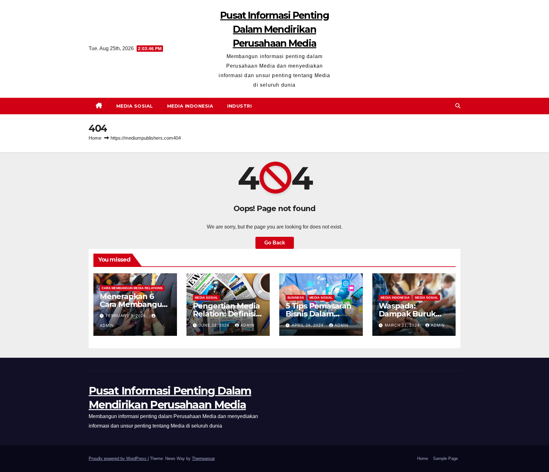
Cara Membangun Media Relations (132, 288)
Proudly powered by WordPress (118, 458)
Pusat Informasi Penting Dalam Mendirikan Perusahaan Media (274, 29)
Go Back (274, 242)
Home (95, 138)
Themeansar (203, 458)
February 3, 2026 (126, 316)
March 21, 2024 (403, 325)
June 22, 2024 (215, 325)
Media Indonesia (190, 106)
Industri (239, 106)
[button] (457, 106)
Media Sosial (134, 106)
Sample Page (445, 458)
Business (296, 297)
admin (247, 325)
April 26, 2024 (308, 325)
